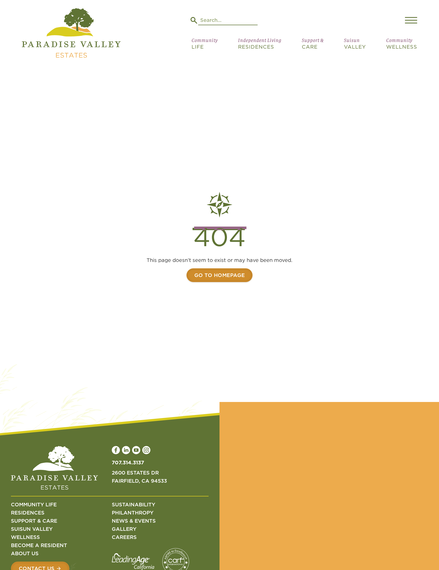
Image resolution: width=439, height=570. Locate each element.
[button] (205, 45)
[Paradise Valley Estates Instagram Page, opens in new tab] (146, 450)
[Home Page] (71, 34)
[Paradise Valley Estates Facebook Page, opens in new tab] (116, 450)
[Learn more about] (219, 275)
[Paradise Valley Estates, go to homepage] (54, 469)
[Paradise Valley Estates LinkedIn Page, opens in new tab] (126, 450)
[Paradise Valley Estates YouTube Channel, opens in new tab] (136, 450)
